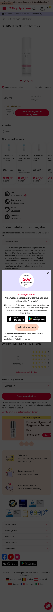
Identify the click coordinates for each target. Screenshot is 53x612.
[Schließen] (47, 273)
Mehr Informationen (27, 327)
